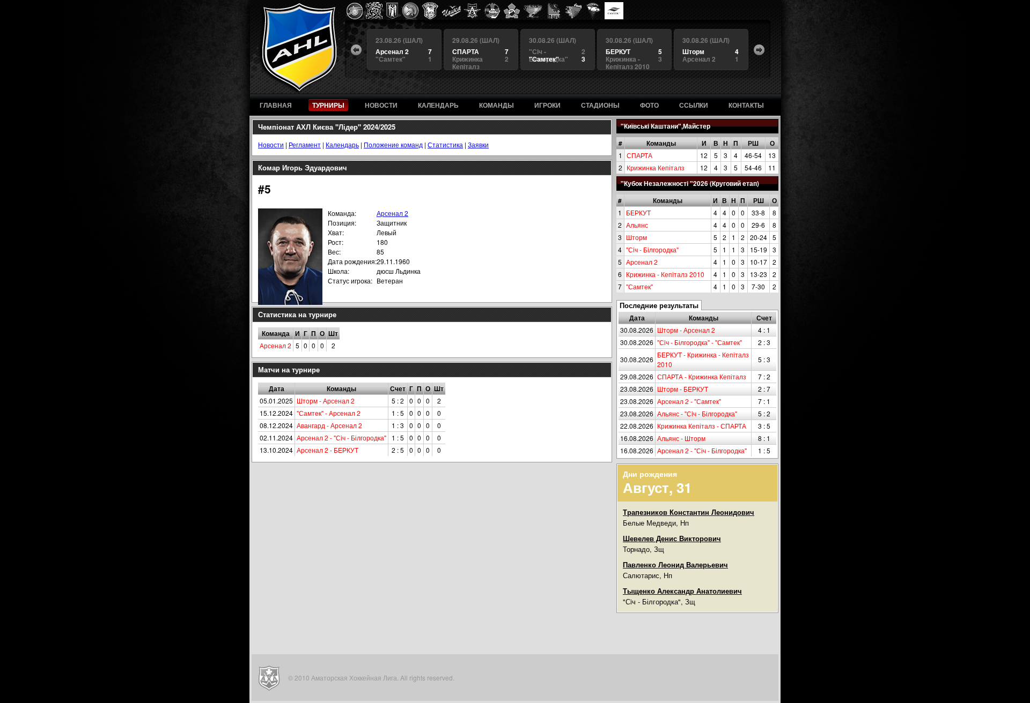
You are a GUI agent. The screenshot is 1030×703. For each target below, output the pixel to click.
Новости (271, 144)
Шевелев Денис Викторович (672, 538)
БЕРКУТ (638, 212)
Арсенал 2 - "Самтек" (689, 401)
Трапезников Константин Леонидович (688, 512)
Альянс (637, 224)
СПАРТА (639, 155)
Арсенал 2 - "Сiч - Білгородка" (702, 450)
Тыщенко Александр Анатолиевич (682, 591)
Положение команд (393, 144)
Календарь (342, 144)
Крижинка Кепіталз (656, 167)
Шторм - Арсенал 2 (686, 329)
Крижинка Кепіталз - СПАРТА (701, 425)
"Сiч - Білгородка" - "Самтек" (699, 342)
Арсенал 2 (642, 261)
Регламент (305, 144)
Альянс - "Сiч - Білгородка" (697, 413)
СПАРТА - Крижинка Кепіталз (701, 376)
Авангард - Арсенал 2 (329, 425)
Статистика (445, 144)
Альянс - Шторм (681, 438)
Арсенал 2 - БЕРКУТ (327, 449)
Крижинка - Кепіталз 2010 (665, 274)
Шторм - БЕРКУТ (682, 388)
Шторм (636, 237)
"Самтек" (639, 286)
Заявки (478, 144)
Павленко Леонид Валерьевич (675, 564)
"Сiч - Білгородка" (652, 249)
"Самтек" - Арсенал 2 (328, 412)
